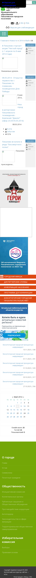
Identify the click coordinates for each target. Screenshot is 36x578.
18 (28, 410)
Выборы (6, 547)
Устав (4, 468)
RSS (22, 23)
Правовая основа (10, 552)
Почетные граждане (11, 477)
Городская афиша (13, 276)
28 (14, 417)
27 (11, 417)
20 (11, 413)
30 (21, 417)
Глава (4, 463)
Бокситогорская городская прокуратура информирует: (18, 346)
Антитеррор (7, 514)
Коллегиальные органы (12, 496)
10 (24, 406)
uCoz (5, 574)
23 (21, 413)
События (30, 50)
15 (17, 410)
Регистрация (18, 577)
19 (8, 413)
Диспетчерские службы (15, 282)
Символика (7, 473)
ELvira (29, 48)
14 (14, 410)
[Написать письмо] (12, 23)
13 (11, 410)
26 (8, 417)
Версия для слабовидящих (22, 27)
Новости (13, 40)
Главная (4, 40)
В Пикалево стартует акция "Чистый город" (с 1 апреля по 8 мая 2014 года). (12, 49)
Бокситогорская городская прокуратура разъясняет (18, 299)
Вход (26, 577)
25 (28, 413)
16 (21, 410)
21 (14, 413)
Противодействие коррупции (15, 509)
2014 (21, 40)
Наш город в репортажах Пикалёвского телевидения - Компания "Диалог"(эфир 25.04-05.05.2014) (13, 112)
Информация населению (16, 287)
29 (17, 417)
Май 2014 (18, 397)
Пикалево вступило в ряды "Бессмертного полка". (12, 144)
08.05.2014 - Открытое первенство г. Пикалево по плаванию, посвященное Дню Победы (12, 84)
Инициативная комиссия (13, 492)
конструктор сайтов (20, 572)
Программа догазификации (18, 292)
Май (27, 40)
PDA (27, 23)
